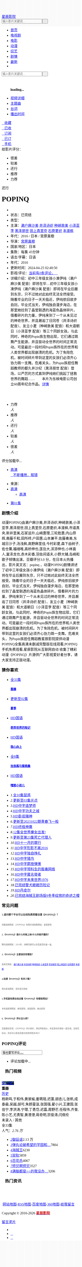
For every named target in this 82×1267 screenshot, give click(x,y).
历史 (5, 1094)
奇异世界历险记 (20, 727)
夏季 (13, 708)
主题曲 (15, 103)
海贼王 (16, 1150)
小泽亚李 (44, 964)
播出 (17, 114)
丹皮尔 (23, 890)
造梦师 (24, 806)
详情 (45, 384)
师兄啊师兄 (20, 1166)
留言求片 (9, 1222)
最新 (13, 62)
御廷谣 (16, 1139)
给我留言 (68, 1204)
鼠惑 (22, 795)
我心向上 (16, 747)
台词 (13, 109)
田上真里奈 (38, 231)
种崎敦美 (61, 225)
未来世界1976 (31, 880)
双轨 (14, 1155)
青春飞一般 (36, 821)
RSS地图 (24, 1204)
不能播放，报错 (24, 475)
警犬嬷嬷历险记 (32, 885)
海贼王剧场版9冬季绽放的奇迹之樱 (47, 895)
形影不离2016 (31, 848)
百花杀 (16, 1161)
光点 (25, 800)
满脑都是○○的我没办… (29, 1171)
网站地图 (10, 1204)
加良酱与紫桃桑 (20, 766)
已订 (6, 139)
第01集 (15, 503)
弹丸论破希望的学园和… (30, 1145)
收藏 (6, 123)
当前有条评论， (43, 273)
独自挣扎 (28, 853)
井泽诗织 (46, 225)
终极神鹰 (22, 827)
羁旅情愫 (28, 864)
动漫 (13, 46)
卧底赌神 (22, 816)
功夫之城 (26, 811)
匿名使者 (28, 874)
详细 (17, 98)
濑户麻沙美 (29, 225)
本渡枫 (68, 231)
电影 (13, 41)
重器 (13, 689)
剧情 (13, 56)
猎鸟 (24, 858)
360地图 (53, 1204)
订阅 (6, 133)
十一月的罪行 (28, 843)
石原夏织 (55, 231)
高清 (13, 470)
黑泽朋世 (22, 231)
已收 (6, 128)
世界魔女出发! (29, 832)
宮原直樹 (28, 241)
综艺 (13, 51)
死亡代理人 (32, 837)
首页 (13, 30)
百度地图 (39, 1204)
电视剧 (15, 35)
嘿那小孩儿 (17, 785)
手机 (6, 144)
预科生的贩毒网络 (35, 869)
